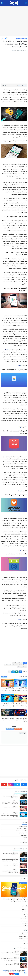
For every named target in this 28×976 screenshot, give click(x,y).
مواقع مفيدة (23, 842)
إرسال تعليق (22, 733)
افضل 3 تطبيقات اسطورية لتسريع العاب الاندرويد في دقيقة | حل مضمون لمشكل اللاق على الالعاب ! (9, 815)
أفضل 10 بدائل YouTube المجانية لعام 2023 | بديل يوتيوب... (21, 720)
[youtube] (4, 784)
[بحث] (2, 3)
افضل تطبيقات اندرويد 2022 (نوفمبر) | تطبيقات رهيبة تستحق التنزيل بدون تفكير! (15, 900)
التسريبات (24, 911)
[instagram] (11, 784)
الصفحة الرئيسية (23, 933)
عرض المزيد (4, 676)
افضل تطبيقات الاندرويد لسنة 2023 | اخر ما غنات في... (21, 705)
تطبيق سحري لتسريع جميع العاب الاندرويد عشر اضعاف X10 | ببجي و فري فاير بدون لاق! (10, 803)
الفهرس (24, 940)
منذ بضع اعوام (23, 687)
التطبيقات (6, 349)
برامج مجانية (23, 835)
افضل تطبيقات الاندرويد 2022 (21, 664)
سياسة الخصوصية (22, 938)
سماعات (24, 923)
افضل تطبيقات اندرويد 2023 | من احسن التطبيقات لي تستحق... (7, 705)
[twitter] (17, 784)
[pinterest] (10, 974)
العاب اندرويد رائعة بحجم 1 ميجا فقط (11, 808)
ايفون (25, 916)
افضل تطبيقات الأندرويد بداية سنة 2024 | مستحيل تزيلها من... (8, 690)
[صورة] (23, 796)
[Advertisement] (14, 21)
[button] (20, 671)
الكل (13, 664)
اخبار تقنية (24, 909)
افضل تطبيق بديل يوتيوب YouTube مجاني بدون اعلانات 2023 (10, 797)
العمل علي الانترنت (22, 833)
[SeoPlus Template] (24, 970)
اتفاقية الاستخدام (22, 936)
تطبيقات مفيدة (8, 664)
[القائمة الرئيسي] (26, 3)
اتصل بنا (24, 943)
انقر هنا (20, 365)
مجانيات (24, 925)
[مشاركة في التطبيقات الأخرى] (9, 671)
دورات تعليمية (23, 920)
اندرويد (25, 914)
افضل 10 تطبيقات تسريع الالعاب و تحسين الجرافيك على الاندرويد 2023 (10, 872)
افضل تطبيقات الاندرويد (21, 38)
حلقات (24, 839)
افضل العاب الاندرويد (21, 828)
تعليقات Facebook (10, 728)
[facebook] (24, 784)
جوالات (24, 837)
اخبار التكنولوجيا (22, 826)
